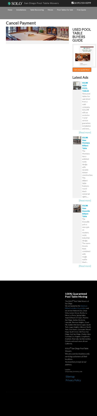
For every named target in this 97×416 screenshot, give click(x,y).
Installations (21, 10)
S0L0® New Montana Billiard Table (86, 142)
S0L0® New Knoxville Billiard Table (86, 210)
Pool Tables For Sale (65, 10)
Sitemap (70, 376)
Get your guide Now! (82, 70)
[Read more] (85, 132)
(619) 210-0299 (82, 2)
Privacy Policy (73, 380)
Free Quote (81, 10)
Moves (50, 10)
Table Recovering (37, 10)
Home (10, 10)
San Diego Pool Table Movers (41, 3)
